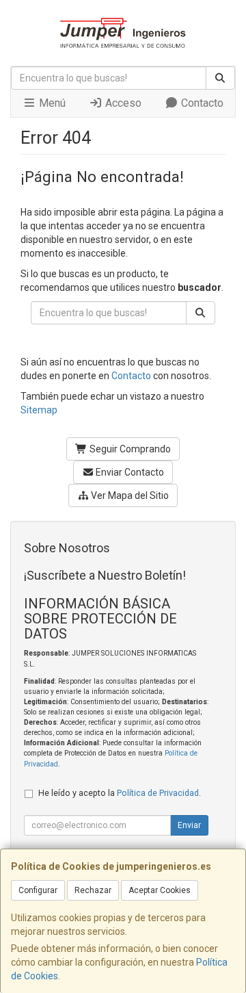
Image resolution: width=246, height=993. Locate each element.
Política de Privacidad (158, 793)
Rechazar (92, 890)
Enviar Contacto (129, 472)
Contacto (200, 102)
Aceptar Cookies (159, 890)
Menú (51, 102)
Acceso (121, 102)
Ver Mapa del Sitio (129, 495)
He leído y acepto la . (119, 793)
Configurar (37, 890)
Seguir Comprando (129, 448)
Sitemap (38, 409)
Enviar (189, 825)
